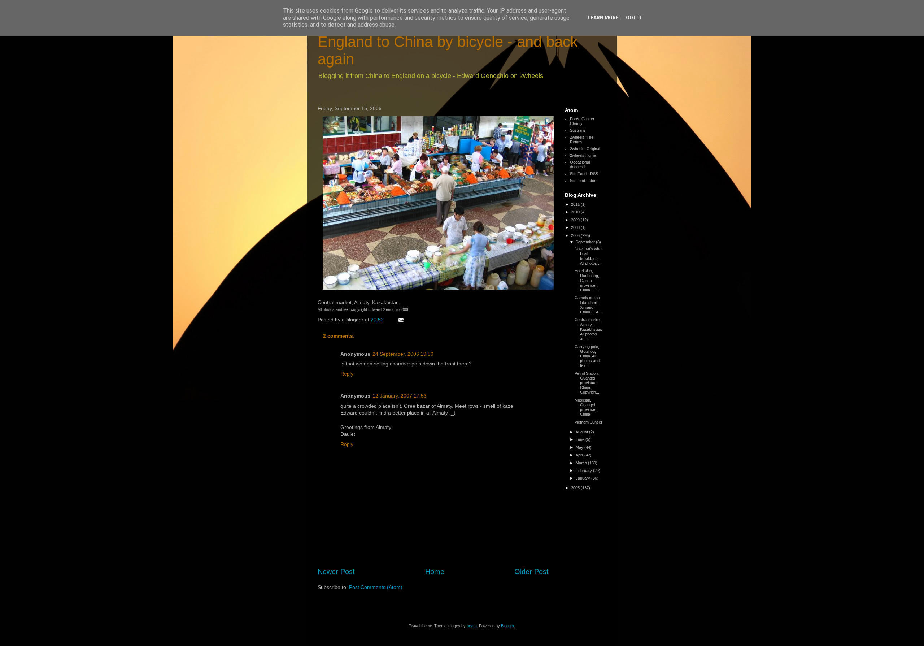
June (580, 439)
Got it (634, 18)
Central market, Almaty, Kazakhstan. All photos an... (588, 329)
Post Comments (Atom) (375, 587)
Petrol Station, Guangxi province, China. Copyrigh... (587, 383)
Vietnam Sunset (588, 422)
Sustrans (578, 130)
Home (434, 572)
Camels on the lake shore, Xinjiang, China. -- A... (588, 304)
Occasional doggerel (580, 164)
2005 (576, 488)
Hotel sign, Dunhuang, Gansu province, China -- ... (587, 280)
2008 (576, 227)
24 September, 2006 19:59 (402, 354)
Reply (346, 374)
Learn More (603, 18)
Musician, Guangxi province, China (585, 407)
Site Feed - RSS (584, 174)
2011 (576, 204)
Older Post (531, 572)
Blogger (507, 626)
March (582, 463)
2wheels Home (583, 155)
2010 (576, 212)
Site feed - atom (583, 180)
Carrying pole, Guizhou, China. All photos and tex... (587, 356)
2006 (576, 235)
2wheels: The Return (581, 139)
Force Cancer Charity (582, 121)
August (582, 432)
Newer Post (336, 572)
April (580, 455)
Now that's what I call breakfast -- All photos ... (588, 256)
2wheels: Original (585, 149)
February (584, 470)
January (583, 478)
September (586, 242)
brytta (472, 626)
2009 (576, 220)
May (580, 447)
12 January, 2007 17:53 (399, 396)
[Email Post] (400, 319)
